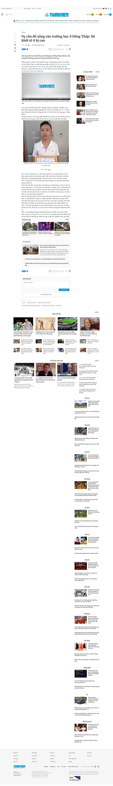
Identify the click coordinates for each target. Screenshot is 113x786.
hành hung (41, 66)
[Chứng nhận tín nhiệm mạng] (74, 778)
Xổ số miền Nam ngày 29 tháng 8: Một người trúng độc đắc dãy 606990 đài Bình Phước (86, 494)
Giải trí (66, 20)
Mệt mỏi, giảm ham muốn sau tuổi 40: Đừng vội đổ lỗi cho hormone (86, 654)
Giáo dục (52, 20)
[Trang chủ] (14, 21)
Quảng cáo (53, 766)
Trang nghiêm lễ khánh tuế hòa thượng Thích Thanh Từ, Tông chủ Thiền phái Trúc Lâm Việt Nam (93, 485)
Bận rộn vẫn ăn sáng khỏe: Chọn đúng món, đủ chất (87, 660)
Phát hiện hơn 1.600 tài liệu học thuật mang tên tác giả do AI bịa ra (87, 687)
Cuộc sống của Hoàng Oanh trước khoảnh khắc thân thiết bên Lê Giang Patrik (93, 540)
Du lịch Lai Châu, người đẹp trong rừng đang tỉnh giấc (86, 521)
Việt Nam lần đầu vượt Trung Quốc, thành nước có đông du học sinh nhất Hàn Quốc (87, 606)
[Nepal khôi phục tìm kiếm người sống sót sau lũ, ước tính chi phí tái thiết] (81, 431)
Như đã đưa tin (30, 174)
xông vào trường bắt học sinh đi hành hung (39, 214)
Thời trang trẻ (95, 20)
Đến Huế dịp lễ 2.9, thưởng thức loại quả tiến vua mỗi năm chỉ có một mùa (86, 500)
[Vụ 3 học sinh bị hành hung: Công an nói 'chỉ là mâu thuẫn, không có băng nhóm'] (31, 249)
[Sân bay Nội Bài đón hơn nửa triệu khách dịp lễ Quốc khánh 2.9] (81, 458)
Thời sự (23, 20)
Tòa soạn (63, 766)
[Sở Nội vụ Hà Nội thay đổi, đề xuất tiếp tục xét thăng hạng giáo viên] (81, 593)
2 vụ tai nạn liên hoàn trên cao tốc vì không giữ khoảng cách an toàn (87, 412)
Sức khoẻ (34, 755)
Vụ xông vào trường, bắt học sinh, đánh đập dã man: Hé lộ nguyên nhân (45, 259)
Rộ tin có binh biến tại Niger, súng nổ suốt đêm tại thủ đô (87, 444)
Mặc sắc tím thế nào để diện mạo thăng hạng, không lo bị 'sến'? (86, 735)
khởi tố (40, 69)
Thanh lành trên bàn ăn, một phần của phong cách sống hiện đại (93, 727)
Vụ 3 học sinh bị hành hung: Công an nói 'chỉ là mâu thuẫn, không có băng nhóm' (54, 246)
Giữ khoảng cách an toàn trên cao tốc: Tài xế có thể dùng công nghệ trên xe (87, 708)
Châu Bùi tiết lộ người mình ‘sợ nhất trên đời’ (86, 553)
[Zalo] (111, 8)
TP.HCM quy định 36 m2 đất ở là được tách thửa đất (87, 417)
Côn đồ (23, 302)
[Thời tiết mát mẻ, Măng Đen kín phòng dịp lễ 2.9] (81, 513)
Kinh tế (32, 20)
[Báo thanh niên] (56, 14)
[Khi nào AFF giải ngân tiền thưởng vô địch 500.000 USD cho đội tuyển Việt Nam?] (81, 620)
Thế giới (27, 20)
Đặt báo (46, 766)
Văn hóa (61, 20)
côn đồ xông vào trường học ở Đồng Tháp (31, 305)
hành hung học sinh (31, 302)
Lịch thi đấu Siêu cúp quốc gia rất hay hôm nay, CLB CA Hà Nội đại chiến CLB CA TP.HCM (87, 627)
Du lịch (57, 20)
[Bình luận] (15, 45)
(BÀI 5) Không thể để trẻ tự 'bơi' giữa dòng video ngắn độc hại (86, 579)
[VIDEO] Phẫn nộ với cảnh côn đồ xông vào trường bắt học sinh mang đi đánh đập (46, 264)
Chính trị (18, 20)
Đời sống (37, 20)
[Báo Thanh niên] (19, 766)
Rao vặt (89, 755)
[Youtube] (103, 8)
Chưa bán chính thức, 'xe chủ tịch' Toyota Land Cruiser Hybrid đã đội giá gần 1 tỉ (87, 714)
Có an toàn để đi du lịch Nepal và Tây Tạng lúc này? (86, 527)
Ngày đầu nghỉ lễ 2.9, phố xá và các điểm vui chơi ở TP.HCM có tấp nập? (86, 573)
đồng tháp (59, 305)
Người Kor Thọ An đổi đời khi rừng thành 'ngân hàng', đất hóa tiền (93, 403)
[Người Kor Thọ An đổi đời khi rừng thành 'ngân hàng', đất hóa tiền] (81, 404)
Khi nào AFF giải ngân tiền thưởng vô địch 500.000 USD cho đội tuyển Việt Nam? (93, 620)
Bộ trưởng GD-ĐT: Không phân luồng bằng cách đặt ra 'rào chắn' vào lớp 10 (86, 600)
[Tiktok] (108, 8)
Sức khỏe (42, 20)
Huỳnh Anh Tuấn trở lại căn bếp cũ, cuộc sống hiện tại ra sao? (87, 548)
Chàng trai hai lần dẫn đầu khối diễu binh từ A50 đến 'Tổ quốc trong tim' (93, 565)
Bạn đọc (89, 753)
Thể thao (70, 20)
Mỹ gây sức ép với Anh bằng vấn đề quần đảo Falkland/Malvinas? (86, 439)
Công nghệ (76, 20)
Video (83, 20)
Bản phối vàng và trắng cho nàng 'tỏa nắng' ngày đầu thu (86, 741)
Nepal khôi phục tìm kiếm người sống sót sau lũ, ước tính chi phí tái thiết (93, 430)
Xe (80, 20)
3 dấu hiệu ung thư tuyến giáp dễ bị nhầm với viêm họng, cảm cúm (93, 646)
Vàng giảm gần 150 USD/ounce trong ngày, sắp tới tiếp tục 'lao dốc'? (87, 466)
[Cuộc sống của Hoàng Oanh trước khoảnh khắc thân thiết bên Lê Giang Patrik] (81, 540)
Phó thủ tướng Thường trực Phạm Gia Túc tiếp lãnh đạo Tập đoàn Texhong (87, 471)
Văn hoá (52, 755)
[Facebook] (106, 8)
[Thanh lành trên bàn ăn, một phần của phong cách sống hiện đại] (81, 727)
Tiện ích (34, 8)
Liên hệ (39, 8)
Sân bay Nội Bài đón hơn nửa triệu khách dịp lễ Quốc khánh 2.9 (93, 456)
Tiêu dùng (88, 20)
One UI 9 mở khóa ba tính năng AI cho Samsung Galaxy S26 (84, 681)
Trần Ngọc (28, 45)
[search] (15, 14)
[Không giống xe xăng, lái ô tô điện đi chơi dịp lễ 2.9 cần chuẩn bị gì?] (81, 700)
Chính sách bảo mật (73, 766)
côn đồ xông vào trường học (44, 302)
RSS (58, 766)
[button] (15, 33)
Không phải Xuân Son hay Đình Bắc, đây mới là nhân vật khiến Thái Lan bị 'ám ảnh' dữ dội (87, 633)
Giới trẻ (47, 20)
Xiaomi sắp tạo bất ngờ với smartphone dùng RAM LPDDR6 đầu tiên (93, 673)
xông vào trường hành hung (48, 305)
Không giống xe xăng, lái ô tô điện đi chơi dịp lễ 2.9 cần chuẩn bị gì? (93, 700)
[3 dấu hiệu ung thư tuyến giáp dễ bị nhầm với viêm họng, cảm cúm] (81, 647)
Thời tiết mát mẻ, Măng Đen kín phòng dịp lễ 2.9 (93, 512)
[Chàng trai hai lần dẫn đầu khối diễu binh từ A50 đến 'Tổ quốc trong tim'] (81, 566)
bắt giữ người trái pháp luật (34, 71)
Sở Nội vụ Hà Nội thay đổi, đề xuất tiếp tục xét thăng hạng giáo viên (93, 592)
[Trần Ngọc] (23, 45)
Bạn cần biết (27, 8)
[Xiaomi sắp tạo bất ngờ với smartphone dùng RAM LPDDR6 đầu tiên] (81, 674)
